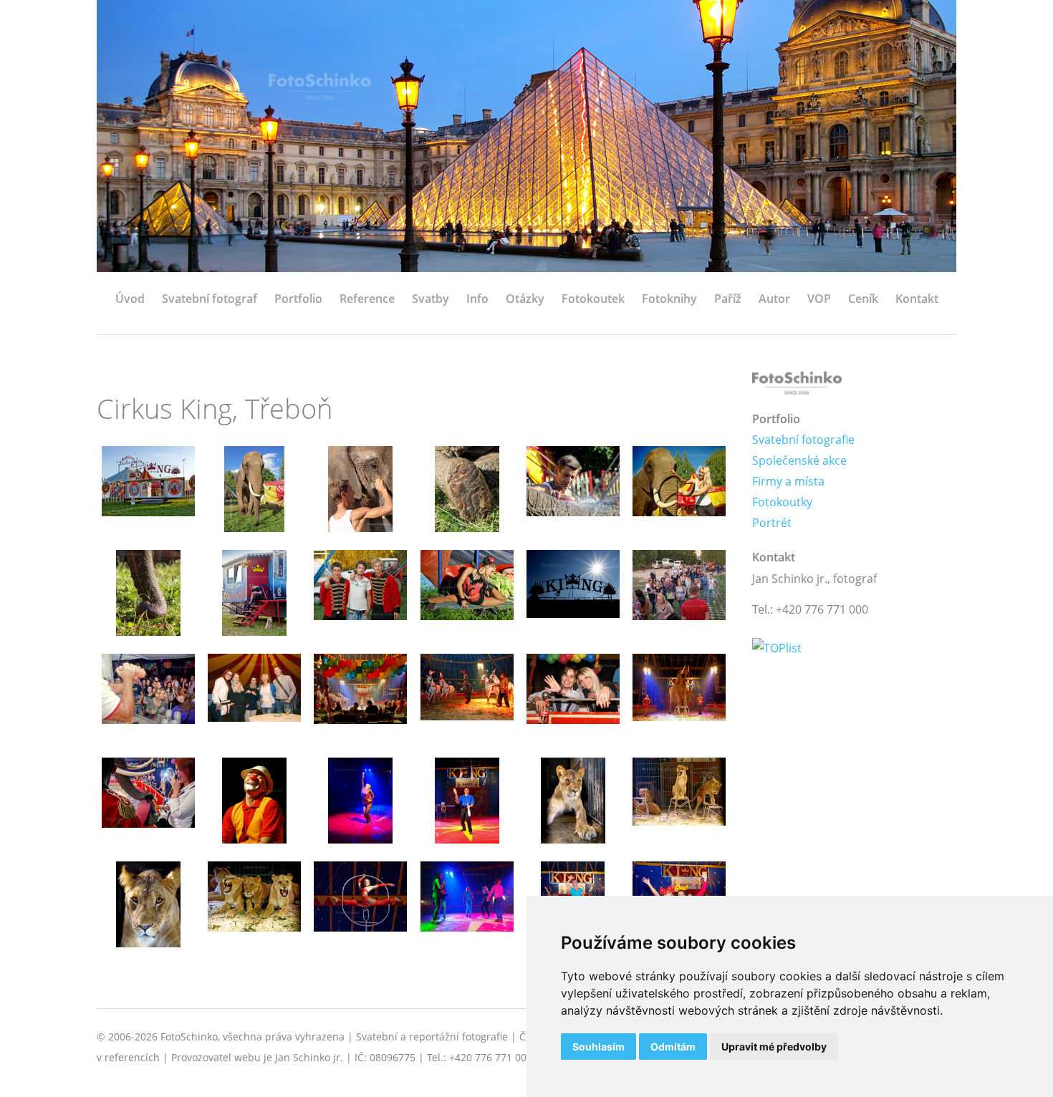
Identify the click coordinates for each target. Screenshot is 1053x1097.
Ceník (863, 298)
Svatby (430, 298)
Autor (774, 298)
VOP (819, 298)
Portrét (772, 523)
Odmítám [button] (673, 1046)
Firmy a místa (788, 481)
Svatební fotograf (209, 298)
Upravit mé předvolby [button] (774, 1046)
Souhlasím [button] (598, 1046)
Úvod (130, 298)
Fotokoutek (593, 298)
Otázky (525, 298)
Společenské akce (799, 460)
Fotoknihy (669, 298)
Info (477, 298)
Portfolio (298, 298)
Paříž (727, 298)
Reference (367, 298)
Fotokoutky (782, 502)
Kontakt (916, 298)
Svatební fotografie (803, 440)
